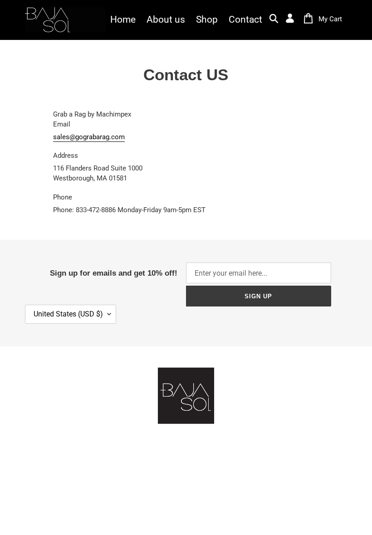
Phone (62, 197)
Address (65, 155)
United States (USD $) (68, 314)
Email (61, 124)
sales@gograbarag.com (89, 137)
